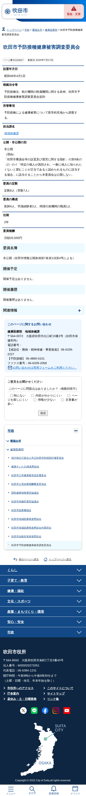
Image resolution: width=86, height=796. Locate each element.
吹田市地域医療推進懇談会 (26, 519)
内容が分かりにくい (48, 395)
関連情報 (10, 310)
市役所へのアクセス (20, 688)
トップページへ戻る (60, 559)
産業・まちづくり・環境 (25, 611)
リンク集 (53, 699)
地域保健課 (11, 133)
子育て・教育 (17, 580)
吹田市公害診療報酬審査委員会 (28, 484)
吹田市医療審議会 (21, 510)
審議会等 (37, 29)
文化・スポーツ (19, 601)
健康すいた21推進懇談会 (25, 466)
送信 (43, 413)
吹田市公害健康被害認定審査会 (28, 475)
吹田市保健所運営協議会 (25, 501)
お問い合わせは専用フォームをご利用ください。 (45, 367)
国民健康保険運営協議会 (25, 492)
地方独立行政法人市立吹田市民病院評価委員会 (37, 457)
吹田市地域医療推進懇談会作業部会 (31, 527)
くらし (12, 570)
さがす (32, 793)
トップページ (14, 29)
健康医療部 (51, 29)
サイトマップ (56, 693)
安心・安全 (15, 622)
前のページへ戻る (29, 559)
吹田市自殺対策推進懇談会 (26, 536)
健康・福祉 (15, 591)
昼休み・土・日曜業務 (22, 699)
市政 (26, 29)
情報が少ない (47, 399)
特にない (19, 395)
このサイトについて (60, 688)
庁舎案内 (13, 693)
